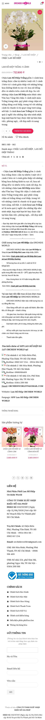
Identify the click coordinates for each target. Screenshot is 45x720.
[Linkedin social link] (20, 156)
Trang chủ (7, 55)
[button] (19, 434)
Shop (17, 55)
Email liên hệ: (13, 668)
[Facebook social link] (11, 156)
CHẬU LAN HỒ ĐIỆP (11, 58)
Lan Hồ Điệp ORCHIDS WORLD (26, 391)
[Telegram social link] (22, 156)
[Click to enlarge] (5, 46)
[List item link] (22, 592)
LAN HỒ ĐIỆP (29, 55)
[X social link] (14, 156)
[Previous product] (37, 62)
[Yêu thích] (19, 430)
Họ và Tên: (12, 656)
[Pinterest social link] (17, 156)
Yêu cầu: (11, 680)
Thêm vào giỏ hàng (22, 131)
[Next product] (42, 62)
